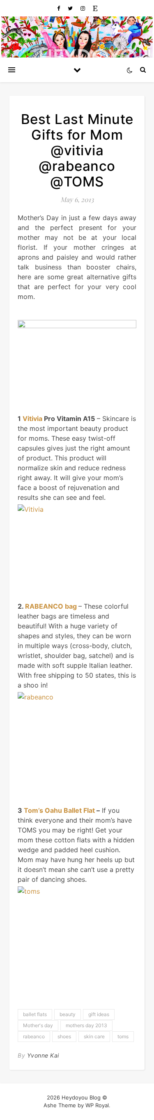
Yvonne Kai (43, 1055)
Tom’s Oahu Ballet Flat (60, 810)
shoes (64, 1036)
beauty (68, 1014)
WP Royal (97, 1105)
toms (123, 1036)
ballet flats (35, 1014)
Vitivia (32, 418)
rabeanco (34, 1036)
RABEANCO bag (51, 606)
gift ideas (98, 1014)
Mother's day (38, 1025)
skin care (94, 1036)
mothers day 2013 (86, 1025)
